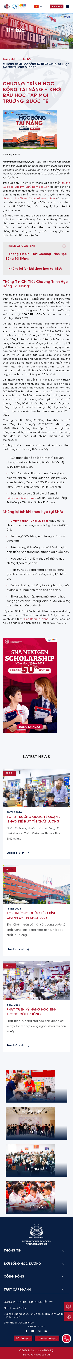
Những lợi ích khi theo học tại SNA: (35, 268)
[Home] (18, 6)
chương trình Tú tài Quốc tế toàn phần (29, 198)
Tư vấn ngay (56, 6)
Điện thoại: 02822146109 (19, 1322)
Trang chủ (9, 59)
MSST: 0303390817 (15, 1308)
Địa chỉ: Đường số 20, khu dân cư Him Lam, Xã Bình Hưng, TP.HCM (35, 1315)
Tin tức (27, 59)
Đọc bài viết (16, 852)
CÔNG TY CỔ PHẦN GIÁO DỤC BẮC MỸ (28, 1302)
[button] (38, 6)
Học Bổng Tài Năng (36, 619)
